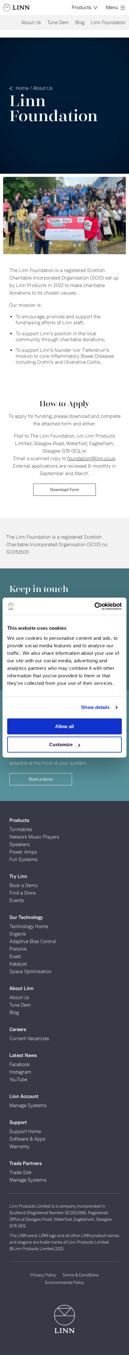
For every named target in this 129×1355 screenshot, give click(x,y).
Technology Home (28, 926)
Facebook (19, 1064)
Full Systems (23, 859)
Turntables (20, 829)
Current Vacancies (29, 1038)
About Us (31, 22)
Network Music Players (34, 837)
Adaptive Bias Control (32, 941)
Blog (80, 22)
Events (16, 900)
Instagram (20, 1072)
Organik (17, 934)
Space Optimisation (30, 971)
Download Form (64, 489)
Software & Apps (27, 1139)
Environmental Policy (64, 1282)
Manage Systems (28, 1105)
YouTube (18, 1079)
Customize (61, 744)
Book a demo (41, 779)
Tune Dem (58, 22)
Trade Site (20, 1172)
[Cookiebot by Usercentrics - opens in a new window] (94, 606)
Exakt (15, 956)
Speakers (19, 844)
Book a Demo (23, 885)
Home (22, 88)
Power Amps (23, 852)
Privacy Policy (43, 1274)
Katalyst (18, 964)
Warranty (19, 1146)
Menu (112, 7)
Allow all (64, 726)
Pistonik (18, 949)
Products (81, 7)
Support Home (25, 1131)
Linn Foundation (108, 22)
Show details (95, 707)
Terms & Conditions (80, 1274)
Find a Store (22, 893)
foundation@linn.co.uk (91, 458)
